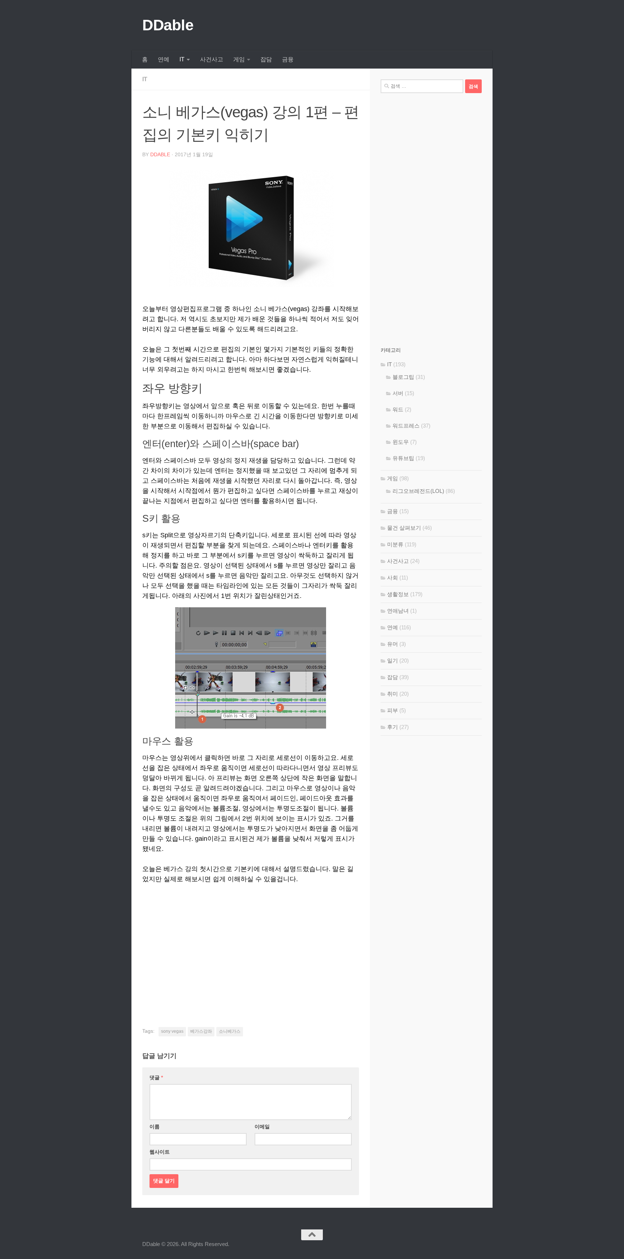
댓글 (156, 1077)
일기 (392, 660)
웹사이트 (160, 1152)
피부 (392, 710)
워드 (398, 409)
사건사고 (211, 59)
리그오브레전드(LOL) (418, 491)
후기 (392, 727)
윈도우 (401, 442)
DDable (167, 25)
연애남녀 (398, 611)
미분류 (395, 544)
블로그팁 (403, 377)
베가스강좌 (201, 1031)
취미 (392, 694)
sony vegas (172, 1031)
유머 (392, 644)
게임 (239, 59)
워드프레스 (406, 426)
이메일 (262, 1126)
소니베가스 (229, 1031)
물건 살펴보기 (404, 528)
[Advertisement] (250, 945)
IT (182, 59)
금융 (288, 59)
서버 (398, 393)
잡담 (266, 59)
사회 (392, 577)
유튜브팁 (403, 458)
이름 (155, 1126)
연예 (163, 59)
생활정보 (398, 594)
